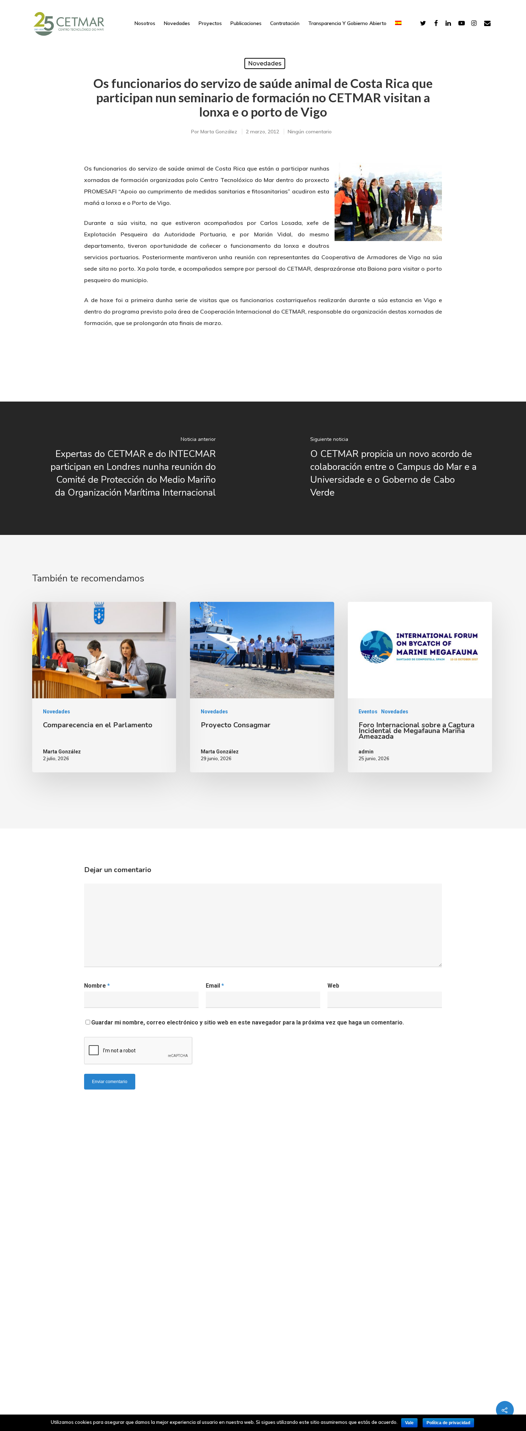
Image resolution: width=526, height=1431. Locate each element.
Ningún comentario (310, 131)
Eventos (368, 711)
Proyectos (210, 23)
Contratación (284, 23)
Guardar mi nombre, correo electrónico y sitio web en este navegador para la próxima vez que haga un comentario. (247, 1022)
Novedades (177, 23)
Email (215, 985)
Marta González (218, 131)
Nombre (97, 985)
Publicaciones (246, 23)
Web (333, 985)
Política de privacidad (448, 1422)
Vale (409, 1422)
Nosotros (145, 23)
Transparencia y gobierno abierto (347, 23)
